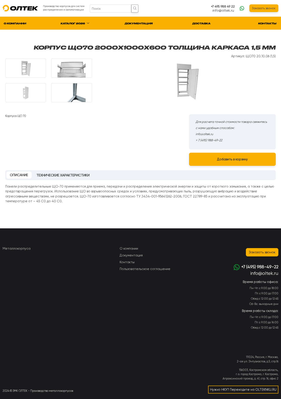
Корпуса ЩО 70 (15, 116)
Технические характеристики (63, 175)
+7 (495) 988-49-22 (259, 267)
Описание (19, 175)
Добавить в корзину (232, 159)
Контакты (267, 23)
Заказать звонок (264, 8)
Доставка (201, 23)
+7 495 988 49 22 (223, 6)
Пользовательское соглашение (145, 269)
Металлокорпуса (17, 248)
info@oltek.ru (223, 10)
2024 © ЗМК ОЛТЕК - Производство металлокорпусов (38, 390)
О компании (15, 23)
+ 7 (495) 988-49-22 (209, 140)
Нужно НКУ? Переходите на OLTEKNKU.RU (243, 390)
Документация (139, 23)
